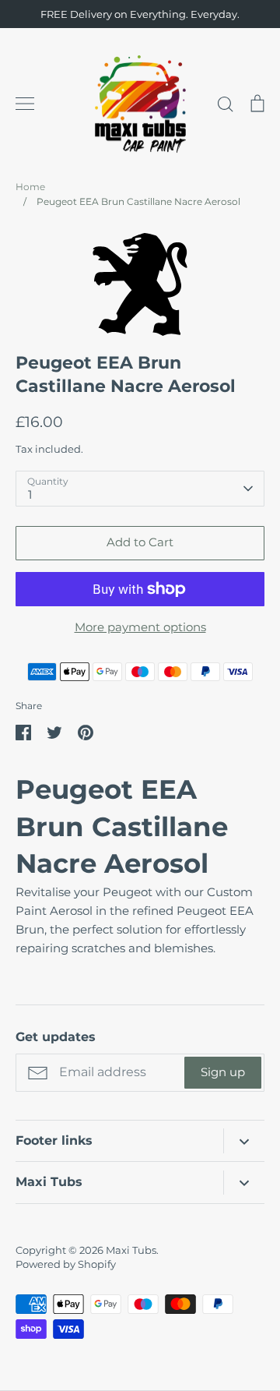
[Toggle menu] (25, 103)
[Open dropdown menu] (243, 1140)
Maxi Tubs (131, 1250)
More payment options (140, 627)
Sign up (223, 1071)
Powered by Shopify (66, 1264)
